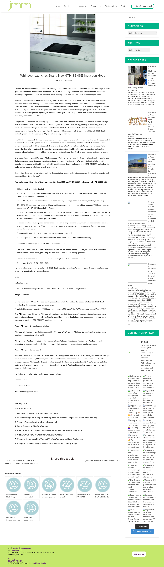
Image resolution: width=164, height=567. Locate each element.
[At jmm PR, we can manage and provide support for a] (149, 456)
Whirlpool (68, 80)
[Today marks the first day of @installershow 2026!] (134, 500)
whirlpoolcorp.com (29, 368)
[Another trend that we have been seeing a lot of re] (149, 411)
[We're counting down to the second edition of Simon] (134, 515)
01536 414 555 (16, 550)
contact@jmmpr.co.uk (142, 6)
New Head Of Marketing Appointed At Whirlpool (37, 413)
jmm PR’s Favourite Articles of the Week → (102, 460)
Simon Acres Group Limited (141, 226)
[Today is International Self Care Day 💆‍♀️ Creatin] (134, 426)
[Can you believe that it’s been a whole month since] (149, 426)
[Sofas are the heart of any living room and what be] (134, 396)
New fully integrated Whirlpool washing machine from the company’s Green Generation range (58, 418)
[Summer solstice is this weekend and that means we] (149, 500)
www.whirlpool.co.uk (40, 271)
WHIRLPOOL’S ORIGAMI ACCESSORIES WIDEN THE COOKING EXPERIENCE (49, 430)
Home (57, 6)
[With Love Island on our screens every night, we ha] (149, 441)
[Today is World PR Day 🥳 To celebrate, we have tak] (134, 441)
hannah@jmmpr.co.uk (29, 392)
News (81, 6)
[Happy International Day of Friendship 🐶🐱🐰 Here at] (134, 411)
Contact (123, 6)
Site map (11, 559)
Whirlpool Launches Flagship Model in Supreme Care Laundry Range (47, 443)
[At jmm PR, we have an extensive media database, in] (149, 396)
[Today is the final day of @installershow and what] (149, 485)
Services (68, 6)
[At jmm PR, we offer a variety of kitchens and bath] (149, 515)
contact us (139, 554)
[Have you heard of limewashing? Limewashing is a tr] (134, 471)
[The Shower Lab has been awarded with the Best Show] (134, 485)
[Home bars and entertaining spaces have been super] (134, 456)
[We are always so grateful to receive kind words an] (149, 381)
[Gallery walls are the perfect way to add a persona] (134, 381)
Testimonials (111, 6)
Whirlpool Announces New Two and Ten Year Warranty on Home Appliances (50, 439)
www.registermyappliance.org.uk (83, 344)
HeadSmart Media (39, 563)
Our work (94, 6)
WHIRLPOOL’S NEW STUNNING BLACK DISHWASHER (40, 435)
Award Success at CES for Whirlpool (32, 426)
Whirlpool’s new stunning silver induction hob (37, 422)
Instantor (133, 90)
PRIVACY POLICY (15, 561)
